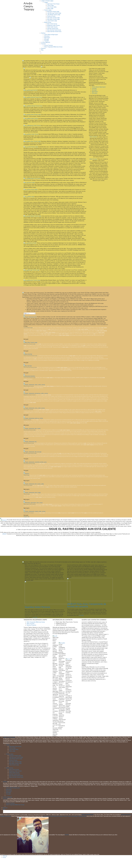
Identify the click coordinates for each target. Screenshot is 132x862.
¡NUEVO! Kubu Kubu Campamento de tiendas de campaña (86, 605)
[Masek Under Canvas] (34, 511)
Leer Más (35, 617)
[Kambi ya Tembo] (33, 418)
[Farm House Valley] (34, 483)
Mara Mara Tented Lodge (53, 19)
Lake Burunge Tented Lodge (54, 13)
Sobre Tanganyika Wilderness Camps (53, 47)
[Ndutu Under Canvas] (34, 384)
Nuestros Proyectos (31, 625)
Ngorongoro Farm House (53, 4)
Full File (67, 834)
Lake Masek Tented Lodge (53, 14)
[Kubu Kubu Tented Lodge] (29, 376)
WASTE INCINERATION (87, 814)
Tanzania (43, 43)
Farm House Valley (51, 7)
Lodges (46, 2)
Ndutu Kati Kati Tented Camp (54, 31)
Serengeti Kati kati (32, 90)
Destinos (43, 33)
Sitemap (5, 856)
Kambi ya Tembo (51, 16)
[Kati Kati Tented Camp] (30, 441)
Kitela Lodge (50, 8)
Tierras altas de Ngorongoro (99, 87)
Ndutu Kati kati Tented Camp (35, 106)
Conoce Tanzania (48, 45)
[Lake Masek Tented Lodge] (32, 428)
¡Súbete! (4, 534)
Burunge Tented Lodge (33, 270)
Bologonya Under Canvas (53, 25)
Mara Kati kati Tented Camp (35, 97)
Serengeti (46, 39)
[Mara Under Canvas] (34, 408)
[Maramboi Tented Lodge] (35, 462)
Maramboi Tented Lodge (53, 11)
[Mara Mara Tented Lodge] (30, 342)
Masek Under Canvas (29, 512)
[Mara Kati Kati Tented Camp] (28, 365)
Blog (42, 50)
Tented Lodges (47, 10)
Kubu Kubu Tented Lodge (53, 17)
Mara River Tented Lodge (34, 141)
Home (4, 857)
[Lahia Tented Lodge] (30, 316)
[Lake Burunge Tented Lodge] (32, 451)
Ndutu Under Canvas (52, 27)
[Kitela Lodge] (26, 473)
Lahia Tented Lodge (52, 20)
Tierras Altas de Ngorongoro (51, 34)
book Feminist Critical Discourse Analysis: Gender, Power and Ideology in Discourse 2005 (64, 816)
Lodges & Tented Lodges (47, 1)
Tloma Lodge (50, 5)
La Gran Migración (45, 42)
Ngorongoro (47, 37)
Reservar (43, 48)
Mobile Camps (47, 22)
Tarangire (46, 40)
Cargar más (26, 516)
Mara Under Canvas (52, 24)
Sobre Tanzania (93, 159)
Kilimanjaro (47, 36)
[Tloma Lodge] (32, 492)
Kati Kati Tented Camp (52, 28)
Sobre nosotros (93, 137)
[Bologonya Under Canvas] (36, 393)
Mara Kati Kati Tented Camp (54, 30)
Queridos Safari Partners (37, 607)
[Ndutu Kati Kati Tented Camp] (28, 354)
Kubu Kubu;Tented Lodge (34, 114)
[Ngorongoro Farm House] (33, 502)
